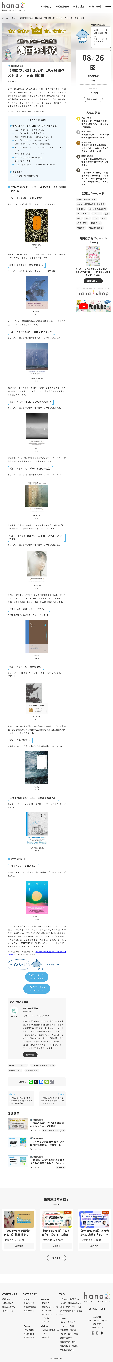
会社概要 (97, 1317)
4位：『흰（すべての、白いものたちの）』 (33, 140)
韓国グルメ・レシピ (50, 1306)
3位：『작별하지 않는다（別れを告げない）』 (34, 136)
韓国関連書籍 (26, 18)
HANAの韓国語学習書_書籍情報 (90, 204)
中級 (79, 218)
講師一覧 (45, 1337)
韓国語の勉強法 (95, 227)
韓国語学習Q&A (8, 1307)
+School (44, 1326)
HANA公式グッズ (67, 1322)
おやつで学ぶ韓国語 (97, 209)
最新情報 (6, 1299)
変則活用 (64, 1330)
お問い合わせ (97, 1327)
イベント (45, 1333)
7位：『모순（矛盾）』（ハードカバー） (31, 154)
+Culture (45, 1299)
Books (78, 6)
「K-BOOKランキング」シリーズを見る (36, 989)
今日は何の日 (7, 1303)
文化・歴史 (46, 1318)
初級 (95, 218)
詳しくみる (92, 99)
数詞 (70, 1334)
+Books (14, 18)
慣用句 (63, 1334)
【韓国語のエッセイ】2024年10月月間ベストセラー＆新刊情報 (52, 1099)
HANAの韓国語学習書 (86, 199)
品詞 (72, 1326)
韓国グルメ (96, 223)
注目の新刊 (17, 171)
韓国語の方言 (66, 1338)
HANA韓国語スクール (50, 1330)
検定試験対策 (29, 1310)
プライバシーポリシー (97, 1320)
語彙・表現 (82, 223)
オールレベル (83, 213)
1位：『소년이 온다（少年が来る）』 (30, 129)
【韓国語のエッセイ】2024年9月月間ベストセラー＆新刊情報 (21, 1099)
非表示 (42, 119)
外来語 (73, 1330)
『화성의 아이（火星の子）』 (27, 175)
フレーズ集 (76, 1307)
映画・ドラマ (47, 1310)
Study (46, 6)
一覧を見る (55, 1257)
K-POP (63, 1318)
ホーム (5, 18)
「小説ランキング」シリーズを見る (37, 977)
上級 (107, 213)
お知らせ (64, 1299)
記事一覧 (30, 1054)
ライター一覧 (7, 1311)
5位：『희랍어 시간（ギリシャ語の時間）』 (33, 143)
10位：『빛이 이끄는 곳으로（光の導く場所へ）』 (35, 164)
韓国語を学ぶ (29, 1303)
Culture (62, 6)
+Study (26, 1299)
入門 (87, 218)
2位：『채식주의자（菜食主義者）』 (30, 133)
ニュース (96, 213)
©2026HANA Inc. (56, 1358)
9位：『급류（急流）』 (24, 161)
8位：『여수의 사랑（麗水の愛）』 (29, 157)
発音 (74, 1341)
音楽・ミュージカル (50, 1314)
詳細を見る (92, 280)
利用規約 (97, 1324)
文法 (104, 218)
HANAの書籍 (29, 1330)
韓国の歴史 (65, 1341)
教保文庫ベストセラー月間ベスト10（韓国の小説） (35, 125)
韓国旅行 (81, 227)
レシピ (63, 1303)
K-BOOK (81, 209)
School (95, 6)
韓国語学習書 (29, 1337)
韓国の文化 (65, 1345)
